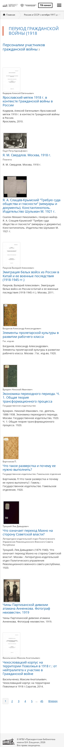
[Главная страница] (11, 5)
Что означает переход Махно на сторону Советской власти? (28, 532)
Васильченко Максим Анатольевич (21, 657)
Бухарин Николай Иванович (17, 389)
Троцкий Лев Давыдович (16, 526)
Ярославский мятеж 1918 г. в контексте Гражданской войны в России (28, 101)
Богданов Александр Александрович (22, 328)
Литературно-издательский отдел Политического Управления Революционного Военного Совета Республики (29, 541)
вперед (52, 701)
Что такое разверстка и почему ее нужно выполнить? (29, 468)
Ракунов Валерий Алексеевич (18, 267)
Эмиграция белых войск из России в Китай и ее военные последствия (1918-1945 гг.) (31, 276)
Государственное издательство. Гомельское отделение (32, 474)
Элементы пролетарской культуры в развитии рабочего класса (31, 335)
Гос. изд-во (8, 341)
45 (41, 701)
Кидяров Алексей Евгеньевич (18, 93)
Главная (10, 14)
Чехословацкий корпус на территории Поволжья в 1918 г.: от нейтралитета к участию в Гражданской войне (30, 668)
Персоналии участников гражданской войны (24, 47)
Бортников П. (10, 461)
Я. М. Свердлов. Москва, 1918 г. (27, 155)
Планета (7, 159)
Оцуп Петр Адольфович (15, 150)
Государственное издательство (19, 405)
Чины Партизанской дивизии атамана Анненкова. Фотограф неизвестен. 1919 (26, 608)
